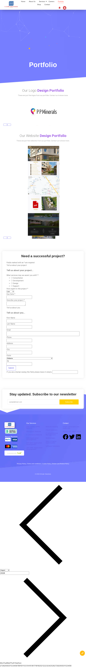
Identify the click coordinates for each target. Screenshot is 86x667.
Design (15, 283)
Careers (51, 1)
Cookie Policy (46, 464)
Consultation (18, 278)
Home (23, 1)
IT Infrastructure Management (52, 434)
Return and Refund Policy (60, 464)
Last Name (10, 324)
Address (9, 343)
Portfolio (61, 1)
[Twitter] (72, 437)
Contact (47, 4)
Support (16, 286)
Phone (9, 337)
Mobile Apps (50, 438)
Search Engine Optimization (51, 442)
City (8, 349)
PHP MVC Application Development (34, 443)
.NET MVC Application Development (34, 448)
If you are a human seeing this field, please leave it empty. (29, 372)
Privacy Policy (21, 464)
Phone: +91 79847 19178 (72, 431)
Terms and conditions (34, 464)
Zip (7, 361)
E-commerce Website (34, 435)
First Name (10, 318)
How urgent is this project (17, 289)
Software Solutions (53, 446)
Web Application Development (32, 439)
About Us (32, 1)
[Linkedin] (78, 437)
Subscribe (69, 402)
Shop (39, 4)
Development (18, 281)
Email (8, 330)
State (8, 355)
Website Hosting (52, 427)
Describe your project (15, 300)
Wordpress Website (33, 431)
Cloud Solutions (51, 430)
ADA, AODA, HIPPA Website (33, 427)
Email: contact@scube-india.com (71, 427)
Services (42, 1)
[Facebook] (65, 437)
